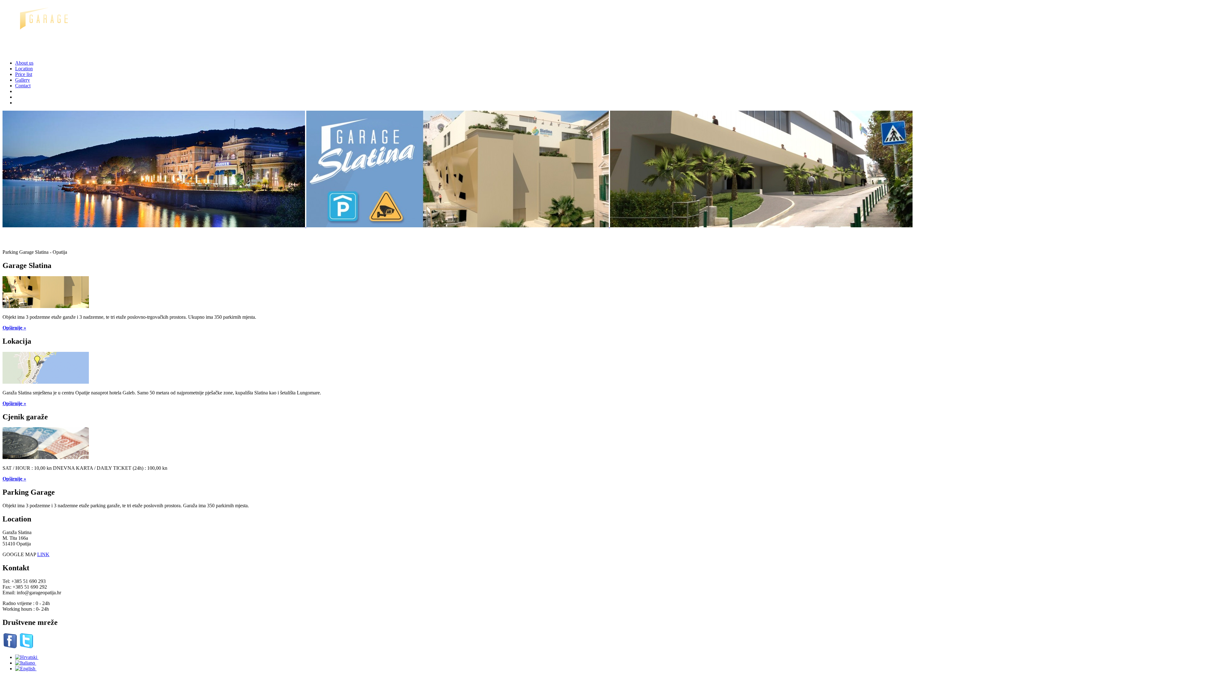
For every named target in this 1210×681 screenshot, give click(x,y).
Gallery (22, 80)
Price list (23, 74)
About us (24, 63)
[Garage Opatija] (45, 52)
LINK (43, 554)
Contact (23, 85)
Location (24, 68)
